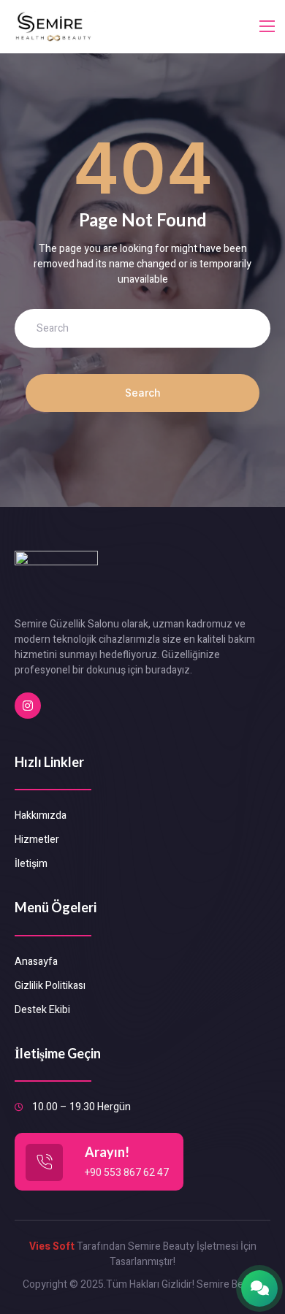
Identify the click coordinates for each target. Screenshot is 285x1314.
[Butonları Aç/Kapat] (259, 1288)
